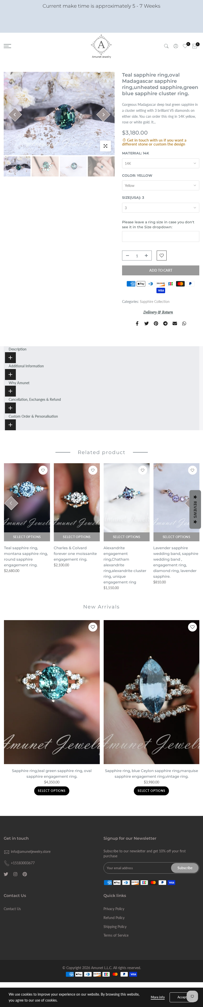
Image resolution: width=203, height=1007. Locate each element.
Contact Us (12, 909)
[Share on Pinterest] (156, 323)
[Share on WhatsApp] (184, 323)
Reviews (195, 509)
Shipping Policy (115, 926)
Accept (182, 997)
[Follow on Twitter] (6, 874)
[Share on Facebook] (137, 323)
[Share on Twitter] (146, 323)
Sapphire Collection (155, 301)
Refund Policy (114, 918)
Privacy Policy (113, 909)
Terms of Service (115, 935)
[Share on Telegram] (165, 323)
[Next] (103, 115)
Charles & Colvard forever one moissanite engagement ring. (75, 554)
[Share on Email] (175, 323)
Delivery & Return (158, 312)
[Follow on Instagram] (15, 874)
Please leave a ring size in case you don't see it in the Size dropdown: (158, 224)
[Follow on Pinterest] (25, 874)
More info (158, 997)
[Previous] (15, 115)
